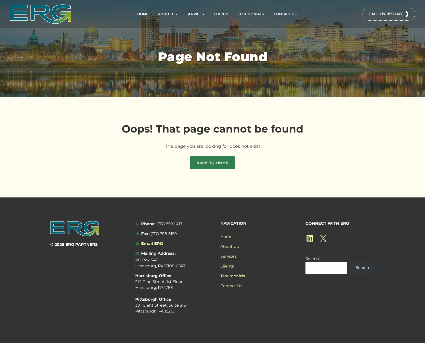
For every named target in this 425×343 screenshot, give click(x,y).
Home (142, 14)
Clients (221, 14)
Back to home (213, 163)
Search (312, 258)
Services (195, 14)
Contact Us (285, 14)
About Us (167, 14)
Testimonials (251, 14)
